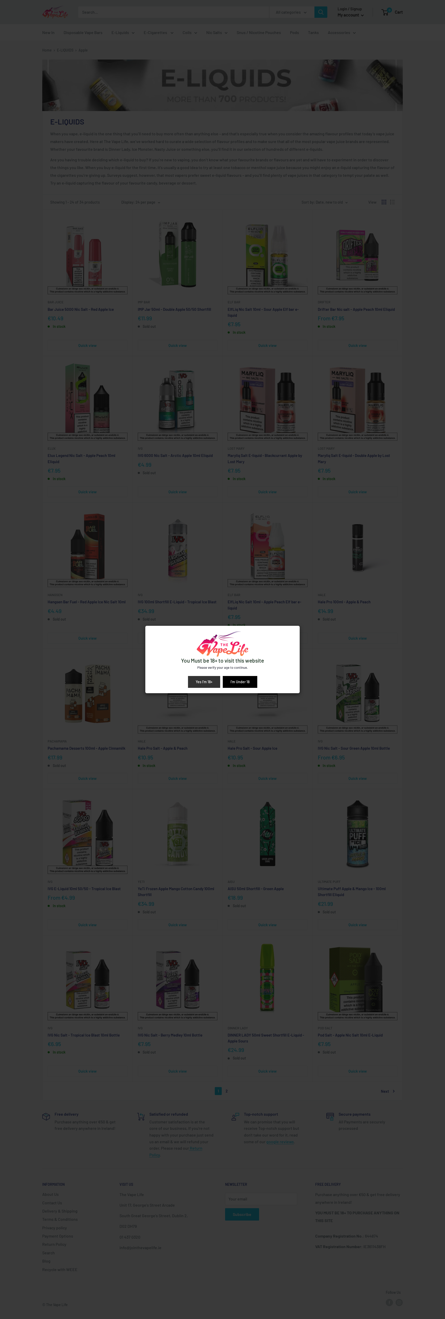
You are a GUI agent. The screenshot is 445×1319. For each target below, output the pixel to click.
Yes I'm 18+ (204, 682)
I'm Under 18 (240, 682)
